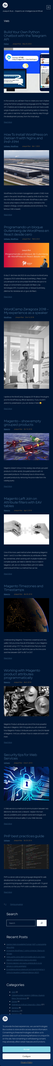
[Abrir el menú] (48, 7)
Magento (7, 429)
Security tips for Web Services (20, 756)
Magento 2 (16, 1011)
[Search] (42, 923)
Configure (27, 1056)
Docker (14, 1001)
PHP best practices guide (24, 836)
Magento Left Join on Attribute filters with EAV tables (22, 502)
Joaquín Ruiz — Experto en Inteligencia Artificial (23, 11)
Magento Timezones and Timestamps (23, 588)
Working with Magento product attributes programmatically (22, 674)
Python (6, 44)
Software (7, 146)
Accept (26, 1049)
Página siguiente (16, 904)
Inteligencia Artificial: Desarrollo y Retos (26, 1004)
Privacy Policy (26, 1062)
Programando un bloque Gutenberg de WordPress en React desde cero (26, 230)
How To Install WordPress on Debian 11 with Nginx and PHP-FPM (26, 138)
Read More (8, 122)
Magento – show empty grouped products (22, 423)
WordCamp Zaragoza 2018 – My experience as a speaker (26, 311)
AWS (13, 992)
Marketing (15, 1014)
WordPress (14, 146)
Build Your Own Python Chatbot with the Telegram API (25, 35)
